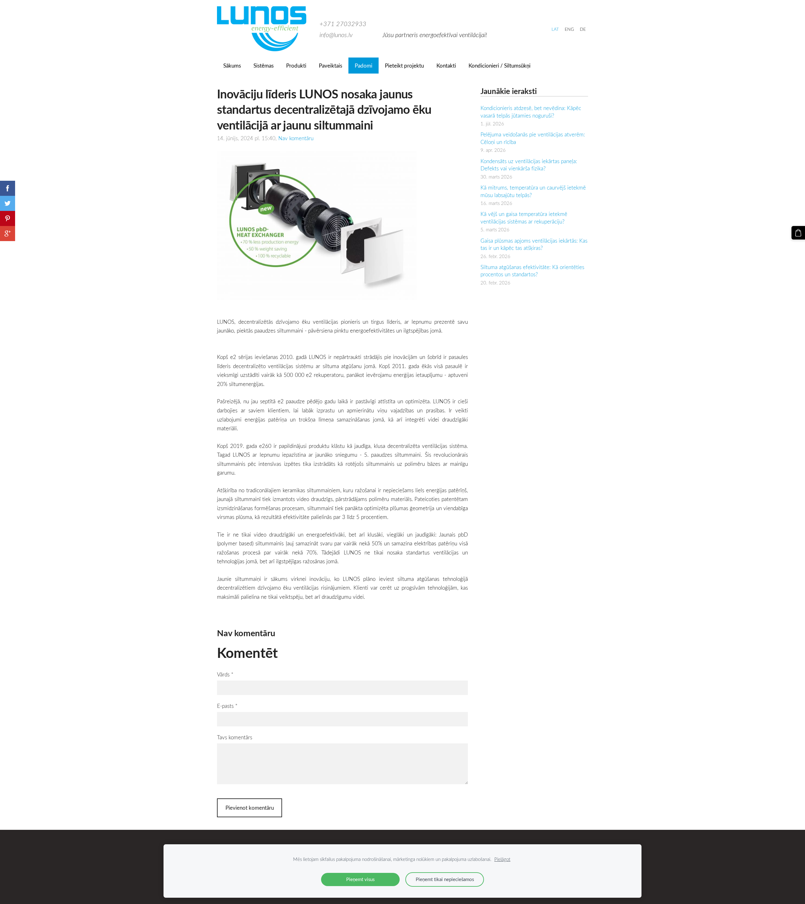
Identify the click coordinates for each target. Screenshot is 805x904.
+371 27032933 (342, 23)
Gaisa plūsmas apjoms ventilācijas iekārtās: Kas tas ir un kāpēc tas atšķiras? (533, 244)
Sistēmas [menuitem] (263, 65)
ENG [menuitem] (569, 29)
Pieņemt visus (360, 879)
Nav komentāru (296, 138)
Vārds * (225, 674)
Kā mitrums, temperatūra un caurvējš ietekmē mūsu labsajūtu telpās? (533, 191)
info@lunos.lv (336, 34)
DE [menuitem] (583, 29)
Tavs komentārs (234, 737)
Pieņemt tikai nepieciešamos (445, 879)
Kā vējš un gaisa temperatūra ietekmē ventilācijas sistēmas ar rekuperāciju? (523, 217)
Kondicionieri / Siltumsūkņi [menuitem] (499, 65)
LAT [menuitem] (555, 29)
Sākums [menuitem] (232, 65)
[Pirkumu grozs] (798, 233)
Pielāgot (502, 859)
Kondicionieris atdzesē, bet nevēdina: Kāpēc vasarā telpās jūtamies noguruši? (530, 111)
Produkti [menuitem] (296, 65)
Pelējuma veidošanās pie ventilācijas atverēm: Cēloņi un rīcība (532, 138)
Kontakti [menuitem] (446, 65)
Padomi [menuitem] (363, 65)
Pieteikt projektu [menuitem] (404, 65)
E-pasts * (227, 705)
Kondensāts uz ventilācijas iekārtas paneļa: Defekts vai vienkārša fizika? (528, 164)
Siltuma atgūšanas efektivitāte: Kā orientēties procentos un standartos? (532, 270)
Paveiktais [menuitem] (330, 65)
